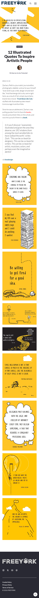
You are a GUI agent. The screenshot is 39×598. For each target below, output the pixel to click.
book (25, 117)
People (19, 46)
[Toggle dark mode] (35, 594)
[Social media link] (3, 570)
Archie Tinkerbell (22, 73)
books (28, 112)
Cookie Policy (7, 582)
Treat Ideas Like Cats (24, 99)
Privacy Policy (7, 585)
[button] (30, 3)
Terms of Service (7, 587)
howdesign (8, 159)
